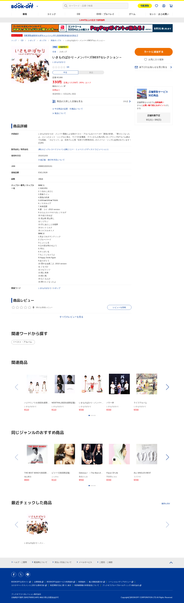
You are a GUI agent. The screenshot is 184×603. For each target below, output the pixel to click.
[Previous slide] (16, 387)
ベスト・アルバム (23, 342)
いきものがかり (59, 62)
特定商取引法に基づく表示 (60, 585)
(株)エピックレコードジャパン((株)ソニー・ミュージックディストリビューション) (73, 149)
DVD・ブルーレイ (105, 14)
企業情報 (37, 582)
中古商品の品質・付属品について (69, 109)
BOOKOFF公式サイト (20, 582)
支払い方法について (63, 562)
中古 (65, 72)
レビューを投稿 (119, 307)
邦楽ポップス (56, 40)
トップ (14, 40)
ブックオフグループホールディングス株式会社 (120, 585)
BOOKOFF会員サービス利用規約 (60, 582)
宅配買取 (144, 6)
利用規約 (81, 582)
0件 (68, 67)
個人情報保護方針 (96, 582)
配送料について (40, 562)
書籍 (25, 14)
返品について (60, 113)
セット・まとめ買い (159, 14)
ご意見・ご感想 (105, 562)
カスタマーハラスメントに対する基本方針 (28, 585)
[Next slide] (167, 387)
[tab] (89, 415)
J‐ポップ (56, 288)
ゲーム (132, 14)
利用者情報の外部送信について (86, 585)
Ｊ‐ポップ (31, 40)
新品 (91, 72)
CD (78, 14)
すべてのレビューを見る (71, 317)
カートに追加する (153, 51)
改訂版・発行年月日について (52, 160)
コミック (51, 14)
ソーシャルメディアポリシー (119, 582)
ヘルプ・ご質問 (20, 562)
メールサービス (85, 562)
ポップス (42, 40)
